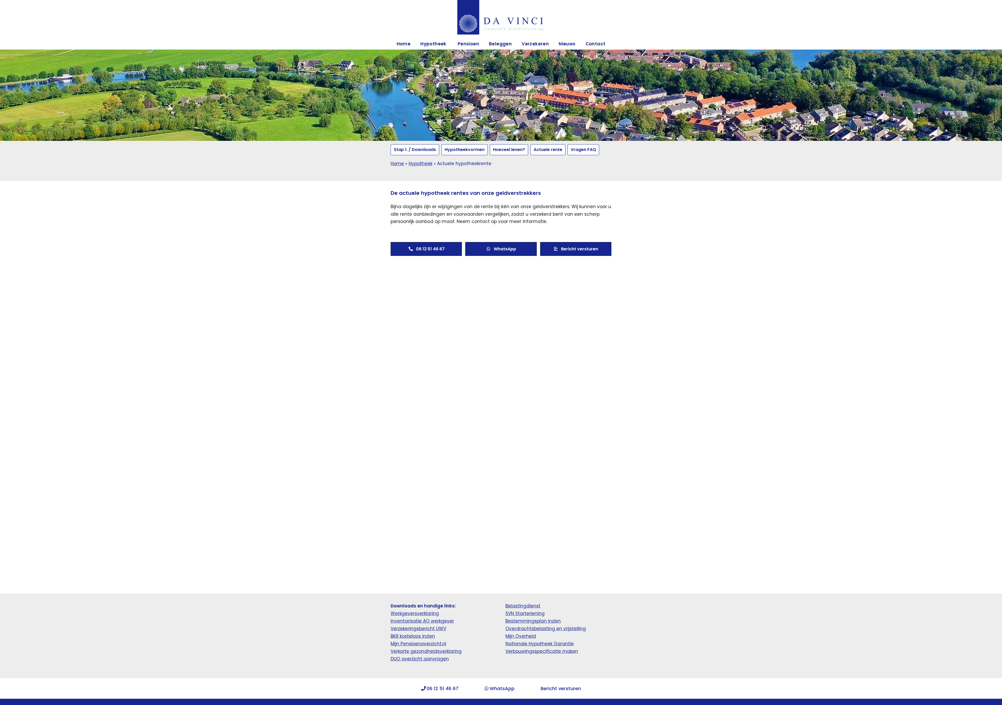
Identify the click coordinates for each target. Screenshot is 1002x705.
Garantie (564, 644)
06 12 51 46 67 (442, 688)
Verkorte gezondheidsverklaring (426, 651)
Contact (596, 44)
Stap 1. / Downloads (415, 150)
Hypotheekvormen (465, 150)
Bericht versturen (561, 688)
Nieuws (567, 44)
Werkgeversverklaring (415, 613)
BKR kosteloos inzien (413, 636)
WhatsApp (502, 688)
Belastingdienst (522, 606)
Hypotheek (420, 163)
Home (404, 44)
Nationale (517, 644)
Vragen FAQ (583, 150)
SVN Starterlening (525, 613)
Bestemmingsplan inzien (533, 621)
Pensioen (468, 44)
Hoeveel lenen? (509, 150)
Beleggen (500, 44)
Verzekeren (535, 44)
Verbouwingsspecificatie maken (541, 651)
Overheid (525, 636)
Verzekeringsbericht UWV (418, 628)
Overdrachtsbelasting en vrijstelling (545, 628)
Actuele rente (548, 150)
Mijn (510, 636)
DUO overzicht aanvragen (420, 659)
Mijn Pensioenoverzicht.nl (418, 644)
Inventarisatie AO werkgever (422, 621)
